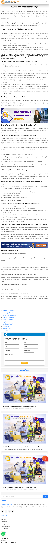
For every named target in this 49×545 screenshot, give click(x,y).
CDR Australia (4, 528)
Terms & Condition (5, 526)
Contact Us (4, 521)
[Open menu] (47, 2)
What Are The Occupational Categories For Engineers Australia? (21, 447)
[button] (45, 462)
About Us (3, 519)
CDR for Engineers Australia (14, 200)
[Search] (45, 496)
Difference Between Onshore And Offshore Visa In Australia (19, 487)
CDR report (11, 236)
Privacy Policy (4, 524)
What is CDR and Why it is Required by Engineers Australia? (19, 406)
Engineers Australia (32, 17)
